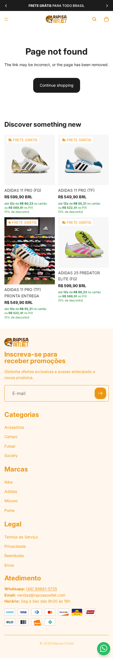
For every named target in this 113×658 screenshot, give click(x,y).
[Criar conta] (100, 393)
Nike (8, 482)
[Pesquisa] (94, 19)
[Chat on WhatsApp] (103, 648)
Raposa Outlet (63, 643)
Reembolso (14, 555)
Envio (9, 565)
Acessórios (14, 427)
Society (11, 455)
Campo (10, 436)
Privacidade (15, 546)
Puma (9, 510)
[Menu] (6, 19)
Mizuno (11, 501)
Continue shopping (57, 85)
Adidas (10, 491)
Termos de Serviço (21, 537)
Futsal (9, 446)
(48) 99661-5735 (41, 588)
